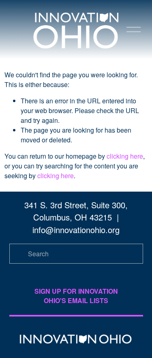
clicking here (125, 156)
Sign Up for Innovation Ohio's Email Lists (76, 295)
